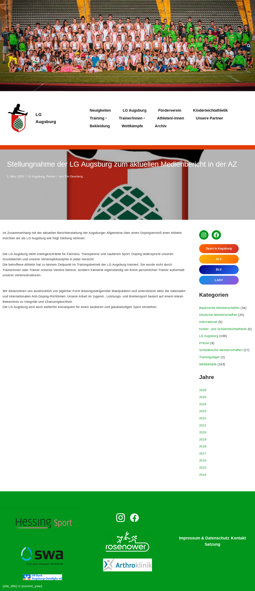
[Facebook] (216, 235)
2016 (202, 460)
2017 (202, 453)
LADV (219, 280)
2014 (202, 474)
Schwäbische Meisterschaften (221, 350)
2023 (202, 411)
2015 (202, 467)
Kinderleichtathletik (210, 110)
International (208, 322)
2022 (202, 418)
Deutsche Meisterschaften (218, 315)
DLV (219, 259)
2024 (202, 404)
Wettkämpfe (132, 126)
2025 (202, 397)
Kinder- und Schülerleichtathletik (223, 329)
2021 (202, 425)
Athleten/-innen (170, 118)
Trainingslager (209, 357)
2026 (202, 390)
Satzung (212, 544)
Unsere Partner (209, 118)
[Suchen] (249, 46)
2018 (202, 446)
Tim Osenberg (74, 176)
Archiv (161, 126)
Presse (50, 176)
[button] (106, 118)
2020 (202, 432)
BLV (219, 269)
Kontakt (238, 538)
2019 (202, 439)
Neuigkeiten (100, 110)
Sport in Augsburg (219, 248)
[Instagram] (204, 235)
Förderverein (169, 110)
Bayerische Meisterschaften (219, 308)
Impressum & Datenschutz (204, 538)
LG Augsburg (134, 110)
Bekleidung (100, 126)
